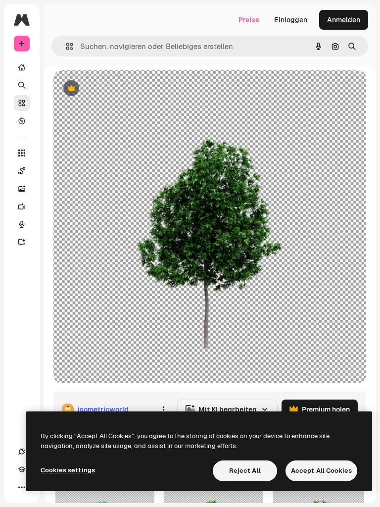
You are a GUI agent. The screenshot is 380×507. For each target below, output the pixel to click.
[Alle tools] (22, 153)
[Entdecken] (22, 121)
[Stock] (22, 103)
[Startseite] (22, 67)
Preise (248, 19)
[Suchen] (22, 85)
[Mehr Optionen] (163, 409)
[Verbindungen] (22, 451)
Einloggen (290, 19)
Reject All (245, 470)
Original (117, 89)
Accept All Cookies (321, 470)
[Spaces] (22, 171)
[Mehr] (22, 487)
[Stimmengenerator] (22, 224)
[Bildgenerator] (22, 189)
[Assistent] (22, 242)
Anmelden (343, 19)
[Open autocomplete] (65, 46)
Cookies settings (68, 470)
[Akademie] (22, 469)
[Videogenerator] (22, 206)
